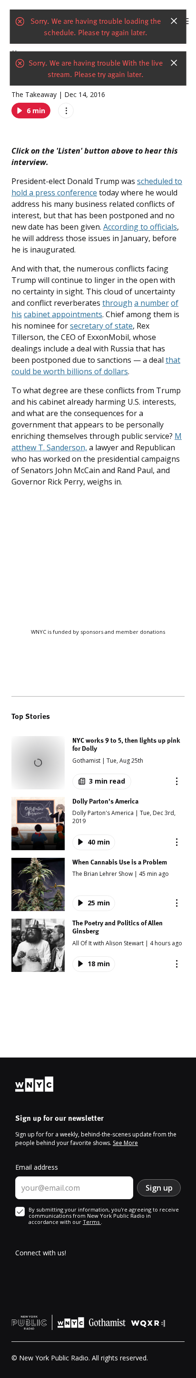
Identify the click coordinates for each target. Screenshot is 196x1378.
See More (125, 1143)
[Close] (173, 21)
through (117, 303)
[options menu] (66, 110)
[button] (98, 762)
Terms (92, 1221)
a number (151, 303)
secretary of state (101, 325)
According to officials (140, 227)
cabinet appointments (63, 314)
